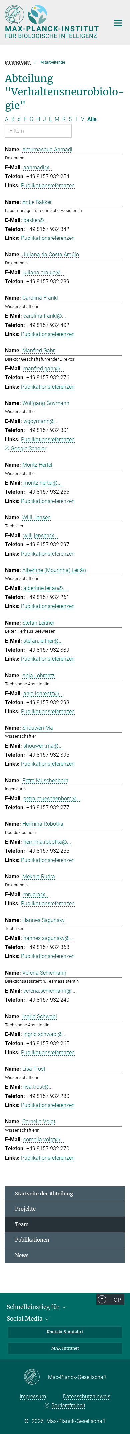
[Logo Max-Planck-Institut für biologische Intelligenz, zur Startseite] (52, 21)
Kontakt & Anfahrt (65, 1331)
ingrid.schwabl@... (45, 1034)
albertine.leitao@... (45, 588)
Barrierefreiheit (68, 1405)
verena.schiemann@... (49, 991)
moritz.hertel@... (42, 483)
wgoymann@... (41, 421)
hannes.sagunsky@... (48, 938)
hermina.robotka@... (47, 842)
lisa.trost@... (38, 1087)
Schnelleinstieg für (34, 1307)
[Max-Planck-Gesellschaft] (36, 1377)
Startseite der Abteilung (44, 1194)
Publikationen (32, 1240)
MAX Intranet (65, 1348)
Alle (92, 119)
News (22, 1255)
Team (22, 1224)
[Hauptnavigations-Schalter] (118, 23)
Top (115, 1299)
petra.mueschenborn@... (52, 798)
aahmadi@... (38, 167)
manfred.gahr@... (43, 368)
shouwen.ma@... (43, 746)
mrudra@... (36, 894)
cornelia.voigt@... (43, 1139)
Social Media (25, 1318)
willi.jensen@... (40, 535)
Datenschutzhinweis (86, 1396)
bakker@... (35, 220)
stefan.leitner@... (43, 641)
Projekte (25, 1209)
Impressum (33, 1396)
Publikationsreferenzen (48, 185)
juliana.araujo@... (44, 272)
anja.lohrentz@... (43, 693)
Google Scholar (28, 448)
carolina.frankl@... (44, 316)
